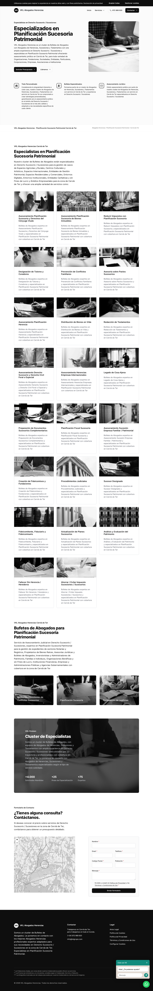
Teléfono (119, 851)
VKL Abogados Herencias (31, 10)
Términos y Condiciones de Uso (106, 885)
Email (94, 851)
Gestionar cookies (132, 3)
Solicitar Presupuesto (24, 69)
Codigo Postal (98, 861)
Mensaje (96, 871)
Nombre (95, 841)
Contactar (131, 10)
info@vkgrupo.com (74, 939)
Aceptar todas (114, 3)
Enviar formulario (114, 890)
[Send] (146, 975)
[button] (44, 864)
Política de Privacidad (118, 883)
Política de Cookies (117, 933)
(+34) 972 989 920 (74, 936)
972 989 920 (117, 10)
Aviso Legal (114, 929)
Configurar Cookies (117, 944)
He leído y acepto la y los (112, 884)
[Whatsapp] (146, 984)
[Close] (147, 962)
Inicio (89, 10)
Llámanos (44, 69)
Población (119, 861)
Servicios (98, 10)
